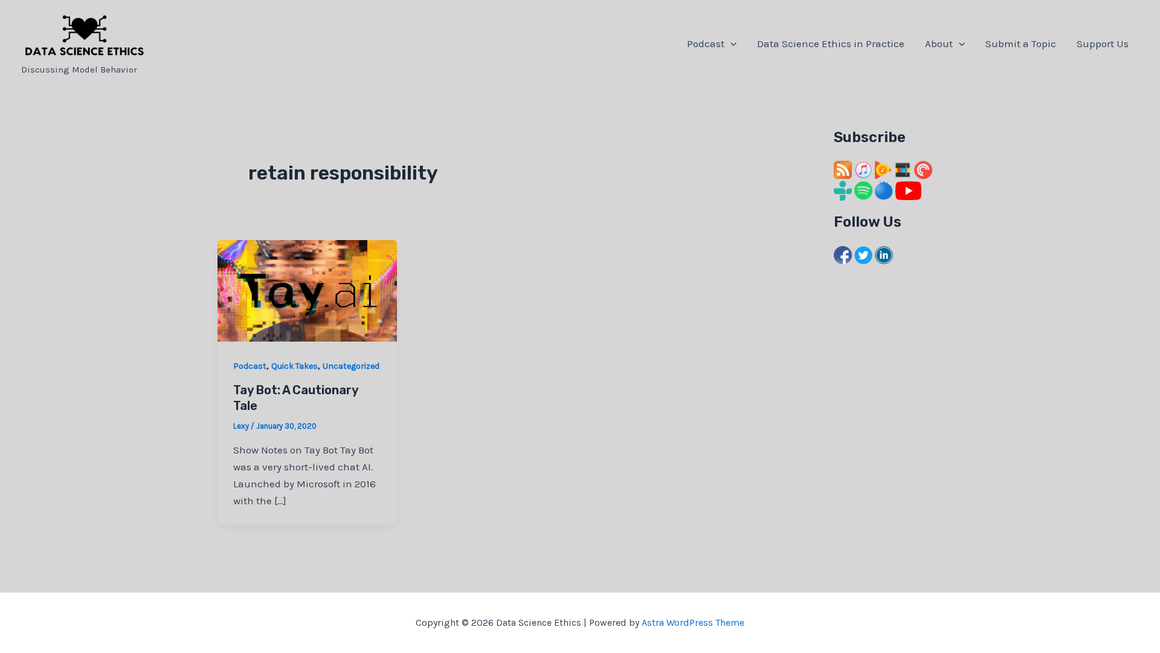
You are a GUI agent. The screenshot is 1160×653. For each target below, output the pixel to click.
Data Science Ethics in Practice (830, 43)
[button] (730, 43)
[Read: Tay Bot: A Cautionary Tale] (307, 290)
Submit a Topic (1020, 43)
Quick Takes (294, 366)
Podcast (705, 43)
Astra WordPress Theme (693, 622)
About (939, 43)
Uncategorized (351, 366)
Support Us (1103, 43)
